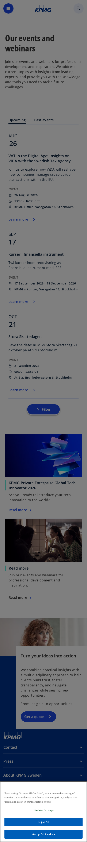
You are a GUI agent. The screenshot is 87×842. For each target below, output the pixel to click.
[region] (43, 811)
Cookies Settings (43, 810)
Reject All (43, 822)
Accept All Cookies (43, 834)
